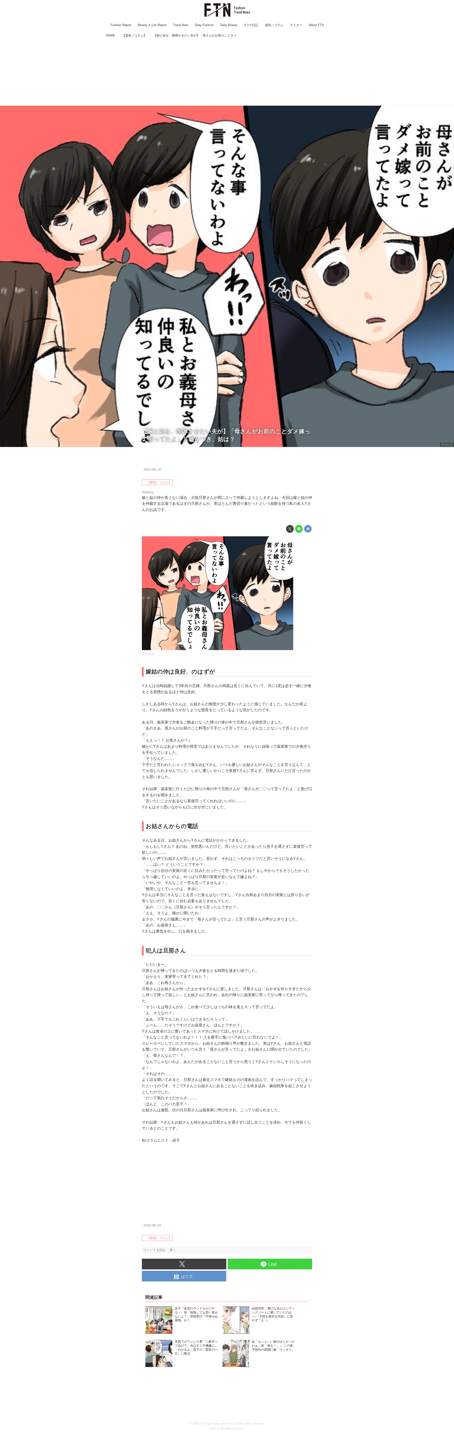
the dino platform (232, 1428)
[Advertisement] (227, 72)
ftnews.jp (447, 444)
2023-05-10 (152, 469)
